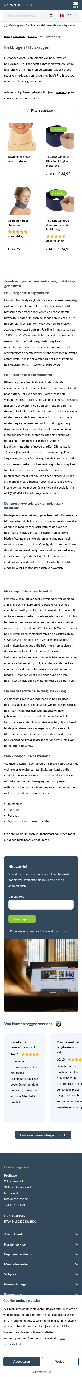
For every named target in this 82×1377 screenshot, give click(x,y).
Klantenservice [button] (15, 1244)
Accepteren (21, 1361)
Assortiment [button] (13, 1234)
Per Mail (13, 809)
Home (7, 36)
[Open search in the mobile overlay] (29, 16)
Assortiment (19, 36)
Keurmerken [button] (13, 1294)
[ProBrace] (21, 5)
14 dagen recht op (43, 25)
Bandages (32, 36)
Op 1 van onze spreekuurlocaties (29, 821)
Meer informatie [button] (16, 1264)
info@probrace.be (16, 1199)
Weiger (60, 1361)
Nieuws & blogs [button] (15, 1284)
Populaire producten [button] (18, 1254)
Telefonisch (15, 803)
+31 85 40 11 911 (15, 1204)
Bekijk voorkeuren (41, 1372)
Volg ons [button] (10, 1274)
